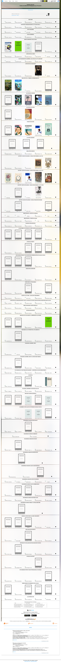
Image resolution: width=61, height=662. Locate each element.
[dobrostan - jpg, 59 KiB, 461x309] (15, 639)
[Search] (48, 14)
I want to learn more (27, 661)
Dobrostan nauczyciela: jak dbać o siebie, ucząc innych (21, 630)
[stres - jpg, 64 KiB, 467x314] (14, 651)
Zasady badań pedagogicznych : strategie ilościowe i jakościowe (20, 606)
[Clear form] (47, 15)
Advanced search (14, 15)
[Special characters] (48, 15)
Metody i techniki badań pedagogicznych (29, 605)
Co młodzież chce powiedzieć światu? (40, 605)
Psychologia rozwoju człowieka (28, 606)
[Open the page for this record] (8, 21)
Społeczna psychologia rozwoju (39, 606)
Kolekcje (18, 15)
